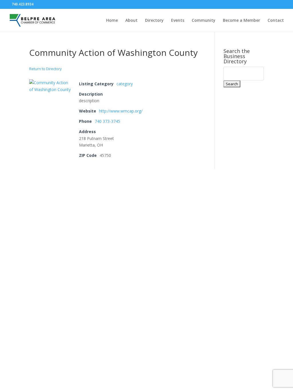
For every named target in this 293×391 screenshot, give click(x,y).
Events (177, 20)
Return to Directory (45, 68)
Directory (154, 20)
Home (112, 20)
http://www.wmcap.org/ (120, 111)
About (131, 20)
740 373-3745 (107, 121)
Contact (276, 20)
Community (203, 20)
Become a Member (241, 20)
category (124, 83)
